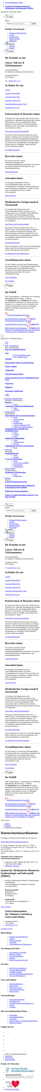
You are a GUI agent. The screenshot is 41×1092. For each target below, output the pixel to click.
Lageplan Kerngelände (12, 93)
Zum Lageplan (6, 907)
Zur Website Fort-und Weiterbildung (17, 253)
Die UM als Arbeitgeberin (17, 968)
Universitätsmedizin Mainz (14, 2)
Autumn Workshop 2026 (21, 425)
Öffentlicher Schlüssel (12, 866)
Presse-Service (14, 991)
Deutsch (12, 46)
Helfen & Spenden (15, 1023)
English (11, 48)
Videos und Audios (15, 988)
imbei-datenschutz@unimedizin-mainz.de (14, 842)
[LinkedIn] (6, 1036)
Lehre (15, 436)
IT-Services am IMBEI (21, 463)
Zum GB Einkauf (11, 277)
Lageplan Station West (12, 97)
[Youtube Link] (7, 1040)
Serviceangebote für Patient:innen (20, 944)
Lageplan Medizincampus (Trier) (16, 104)
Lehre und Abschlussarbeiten (23, 427)
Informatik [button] (8, 450)
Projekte (16, 421)
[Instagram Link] (6, 1043)
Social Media (13, 986)
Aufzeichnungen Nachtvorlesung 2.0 (21, 1003)
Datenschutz (17, 476)
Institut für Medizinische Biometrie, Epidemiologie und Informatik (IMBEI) (19, 7)
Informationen (18, 465)
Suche (7, 21)
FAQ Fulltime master (20, 357)
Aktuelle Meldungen (16, 984)
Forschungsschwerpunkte (17, 952)
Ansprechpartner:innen (16, 989)
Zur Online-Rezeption (12, 150)
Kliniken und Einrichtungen (18, 937)
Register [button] (8, 478)
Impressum (8, 1056)
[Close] (6, 19)
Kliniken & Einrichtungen (17, 33)
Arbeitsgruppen (18, 419)
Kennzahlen (13, 1015)
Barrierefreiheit (10, 1060)
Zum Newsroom (10, 196)
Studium (12, 958)
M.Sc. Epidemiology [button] (12, 346)
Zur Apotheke (9, 281)
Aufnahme (12, 942)
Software (16, 410)
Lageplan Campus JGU (13, 100)
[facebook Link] (6, 1047)
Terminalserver (18, 467)
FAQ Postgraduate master (21, 355)
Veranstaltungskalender (17, 999)
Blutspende (13, 41)
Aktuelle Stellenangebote (17, 970)
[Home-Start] (6, 344)
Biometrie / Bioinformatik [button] (13, 398)
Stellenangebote (14, 39)
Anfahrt (11, 35)
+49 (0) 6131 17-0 (14, 81)
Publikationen (18, 423)
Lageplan (12, 1007)
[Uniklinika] (19, 1072)
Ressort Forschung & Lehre (18, 960)
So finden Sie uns (7, 929)
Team (15, 404)
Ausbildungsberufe (15, 972)
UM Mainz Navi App (12, 108)
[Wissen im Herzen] (12, 1087)
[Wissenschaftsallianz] (19, 1079)
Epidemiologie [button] (10, 412)
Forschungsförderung (16, 956)
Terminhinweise (14, 1001)
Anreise (7, 90)
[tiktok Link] (6, 1050)
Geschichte (13, 1019)
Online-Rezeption (15, 940)
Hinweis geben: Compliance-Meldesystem (23, 1021)
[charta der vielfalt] (12, 1089)
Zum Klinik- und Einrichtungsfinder (17, 131)
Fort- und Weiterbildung (17, 976)
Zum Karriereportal (11, 172)
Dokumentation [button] (10, 468)
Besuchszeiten (14, 37)
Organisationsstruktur (16, 1017)
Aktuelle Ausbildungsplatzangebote (21, 974)
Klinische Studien (15, 954)
